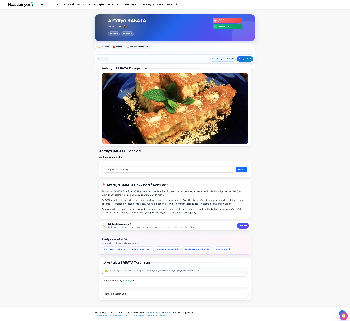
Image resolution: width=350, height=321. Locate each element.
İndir (178, 4)
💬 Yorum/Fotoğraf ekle (138, 47)
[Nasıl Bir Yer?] (19, 4)
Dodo (119, 26)
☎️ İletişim (118, 47)
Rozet (170, 4)
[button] (125, 26)
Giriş (127, 280)
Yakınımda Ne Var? (74, 4)
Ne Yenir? (127, 33)
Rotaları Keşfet (129, 4)
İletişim (163, 315)
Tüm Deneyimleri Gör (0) (223, 59)
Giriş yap (243, 226)
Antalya (114, 33)
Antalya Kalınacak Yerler (168, 249)
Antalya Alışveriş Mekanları (197, 249)
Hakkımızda (102, 315)
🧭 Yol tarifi (103, 47)
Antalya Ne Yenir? (223, 249)
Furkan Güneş (155, 312)
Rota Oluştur (147, 4)
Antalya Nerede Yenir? (141, 249)
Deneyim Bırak (245, 59)
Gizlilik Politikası (136, 315)
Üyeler (160, 4)
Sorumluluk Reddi (118, 315)
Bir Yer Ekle (112, 4)
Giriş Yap (44, 4)
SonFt (168, 312)
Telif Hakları (152, 315)
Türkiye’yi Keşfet (95, 4)
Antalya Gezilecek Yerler (115, 249)
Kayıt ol (57, 4)
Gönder (241, 169)
